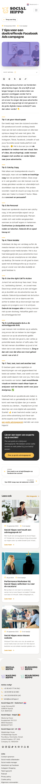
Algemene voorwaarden (9, 782)
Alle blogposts (31, 496)
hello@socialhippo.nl (11, 699)
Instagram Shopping (8, 768)
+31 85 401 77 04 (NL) (11, 688)
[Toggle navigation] (36, 10)
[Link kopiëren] (25, 79)
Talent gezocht (6, 771)
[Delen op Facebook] (9, 79)
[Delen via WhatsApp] (20, 79)
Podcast (4, 774)
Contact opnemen (7, 757)
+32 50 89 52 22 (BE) (11, 692)
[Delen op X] (15, 79)
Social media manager (9, 762)
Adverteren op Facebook (10, 765)
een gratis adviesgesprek (12, 422)
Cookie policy (6, 779)
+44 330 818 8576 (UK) (12, 695)
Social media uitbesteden (10, 759)
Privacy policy (6, 777)
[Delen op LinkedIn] (4, 79)
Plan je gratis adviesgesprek (19, 455)
